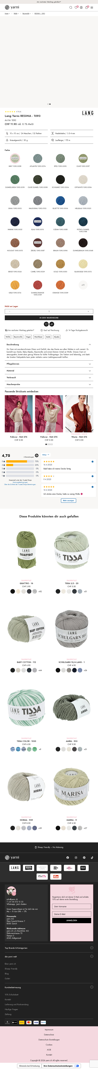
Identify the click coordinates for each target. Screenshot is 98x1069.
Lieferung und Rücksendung (16, 1004)
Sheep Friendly (11, 968)
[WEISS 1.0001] (63, 670)
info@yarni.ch (12, 899)
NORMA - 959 (26, 820)
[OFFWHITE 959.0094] (18, 828)
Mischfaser (38, 337)
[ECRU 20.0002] (63, 591)
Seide (48, 337)
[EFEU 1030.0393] (29, 749)
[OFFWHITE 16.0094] (18, 591)
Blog (7, 973)
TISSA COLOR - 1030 (26, 741)
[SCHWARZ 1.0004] (57, 670)
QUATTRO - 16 (26, 583)
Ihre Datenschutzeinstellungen (58, 1066)
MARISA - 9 (72, 820)
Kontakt (8, 999)
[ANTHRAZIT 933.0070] (74, 749)
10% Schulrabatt (11, 994)
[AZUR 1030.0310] (12, 749)
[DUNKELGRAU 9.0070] (74, 828)
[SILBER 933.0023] (79, 749)
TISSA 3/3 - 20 (71, 583)
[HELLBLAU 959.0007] (29, 828)
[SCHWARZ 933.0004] (57, 749)
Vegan (28, 337)
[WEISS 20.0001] (68, 591)
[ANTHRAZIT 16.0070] (29, 591)
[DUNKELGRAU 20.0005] (74, 591)
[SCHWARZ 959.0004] (12, 828)
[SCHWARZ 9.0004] (57, 828)
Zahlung (8, 1014)
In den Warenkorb (49, 318)
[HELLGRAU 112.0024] (34, 670)
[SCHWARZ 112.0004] (12, 670)
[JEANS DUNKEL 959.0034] (34, 828)
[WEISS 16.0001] (23, 591)
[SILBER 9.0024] (79, 828)
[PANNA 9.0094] (63, 828)
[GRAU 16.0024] (34, 591)
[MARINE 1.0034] (74, 670)
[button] (48, 104)
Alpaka (56, 337)
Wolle (15, 13)
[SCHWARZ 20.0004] (57, 591)
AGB (49, 1049)
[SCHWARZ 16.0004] (12, 591)
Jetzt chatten (21, 904)
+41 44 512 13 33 (15, 901)
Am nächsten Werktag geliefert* (49, 2)
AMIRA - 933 (71, 741)
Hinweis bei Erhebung (29, 1066)
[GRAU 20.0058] (79, 591)
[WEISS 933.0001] (63, 749)
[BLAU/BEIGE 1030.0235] (23, 749)
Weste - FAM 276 (79, 437)
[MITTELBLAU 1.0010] (79, 670)
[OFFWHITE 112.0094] (18, 670)
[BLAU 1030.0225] (18, 749)
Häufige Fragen (11, 1009)
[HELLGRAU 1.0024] (68, 670)
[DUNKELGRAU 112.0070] (29, 670)
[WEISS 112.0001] (23, 670)
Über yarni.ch (10, 963)
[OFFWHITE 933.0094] (68, 749)
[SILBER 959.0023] (23, 828)
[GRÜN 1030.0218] (34, 749)
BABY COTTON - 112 (26, 662)
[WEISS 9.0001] (68, 828)
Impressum (49, 1029)
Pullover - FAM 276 (18, 437)
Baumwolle (26, 13)
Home (6, 13)
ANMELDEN (71, 920)
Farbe (7, 150)
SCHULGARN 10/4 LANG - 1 (72, 662)
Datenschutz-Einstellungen (49, 1039)
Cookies (49, 1044)
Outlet (7, 978)
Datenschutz (49, 1034)
